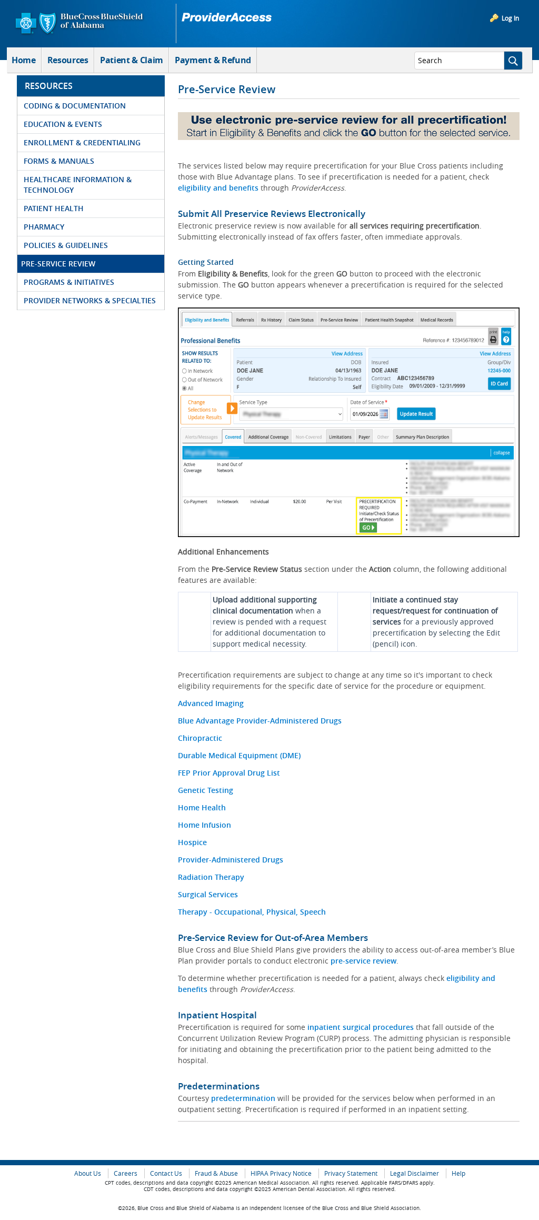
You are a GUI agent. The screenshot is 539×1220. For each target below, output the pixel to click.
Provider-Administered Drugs (230, 860)
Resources (67, 60)
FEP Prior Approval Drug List (229, 773)
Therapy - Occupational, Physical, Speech (252, 912)
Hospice (192, 842)
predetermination (244, 1098)
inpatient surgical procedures (360, 1027)
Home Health (202, 807)
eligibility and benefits (218, 188)
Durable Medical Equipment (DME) (239, 755)
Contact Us (166, 1173)
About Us (87, 1173)
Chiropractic (200, 738)
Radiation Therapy (211, 877)
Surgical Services (208, 894)
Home (24, 60)
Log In (510, 18)
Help (458, 1173)
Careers (125, 1173)
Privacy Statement (350, 1173)
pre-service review (363, 961)
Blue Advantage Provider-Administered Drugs (260, 721)
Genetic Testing (205, 790)
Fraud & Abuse (216, 1173)
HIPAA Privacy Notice (281, 1173)
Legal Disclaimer (414, 1173)
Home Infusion (204, 825)
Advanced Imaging (211, 703)
